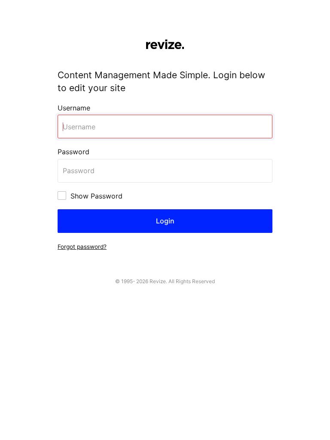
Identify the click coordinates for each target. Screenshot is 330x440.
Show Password (96, 196)
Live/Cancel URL (27, 4)
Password (73, 151)
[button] (82, 246)
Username (74, 108)
